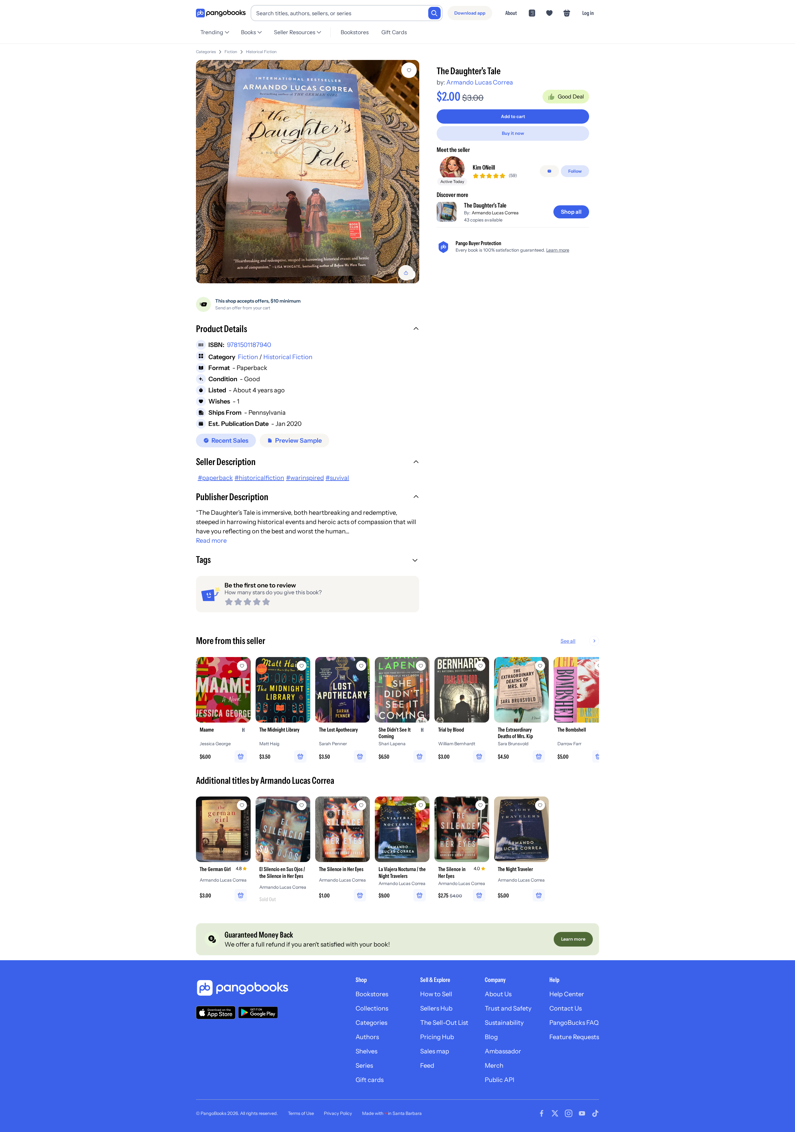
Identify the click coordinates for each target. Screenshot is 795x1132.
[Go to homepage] (221, 13)
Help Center (566, 994)
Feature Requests (574, 1037)
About (511, 13)
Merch (494, 1065)
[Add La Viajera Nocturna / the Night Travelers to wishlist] (421, 805)
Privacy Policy (338, 1113)
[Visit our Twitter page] (555, 1113)
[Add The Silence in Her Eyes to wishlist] (361, 805)
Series (364, 1065)
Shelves (366, 1051)
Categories (206, 51)
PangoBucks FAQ (574, 1022)
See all (568, 640)
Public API (499, 1080)
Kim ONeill (484, 167)
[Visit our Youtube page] (582, 1113)
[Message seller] (549, 171)
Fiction (231, 51)
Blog (491, 1037)
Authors (367, 1037)
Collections (372, 1008)
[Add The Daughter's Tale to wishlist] (409, 70)
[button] (307, 329)
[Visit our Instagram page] (568, 1113)
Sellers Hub (436, 1008)
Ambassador (503, 1051)
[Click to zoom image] (307, 171)
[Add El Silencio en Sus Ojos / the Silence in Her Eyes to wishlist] (302, 805)
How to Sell (436, 994)
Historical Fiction (261, 51)
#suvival (337, 478)
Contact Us (565, 1008)
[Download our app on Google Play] (258, 1012)
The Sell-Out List (444, 1022)
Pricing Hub (437, 1037)
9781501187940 (249, 345)
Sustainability (504, 1022)
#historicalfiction (259, 478)
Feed (427, 1065)
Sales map (434, 1051)
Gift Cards (394, 32)
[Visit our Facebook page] (541, 1113)
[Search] (434, 13)
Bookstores (355, 32)
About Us (498, 994)
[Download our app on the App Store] (216, 1012)
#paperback (215, 478)
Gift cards (370, 1080)
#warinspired (305, 478)
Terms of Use (301, 1113)
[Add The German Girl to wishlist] (242, 805)
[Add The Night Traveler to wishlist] (540, 805)
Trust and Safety (508, 1008)
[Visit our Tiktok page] (595, 1113)
